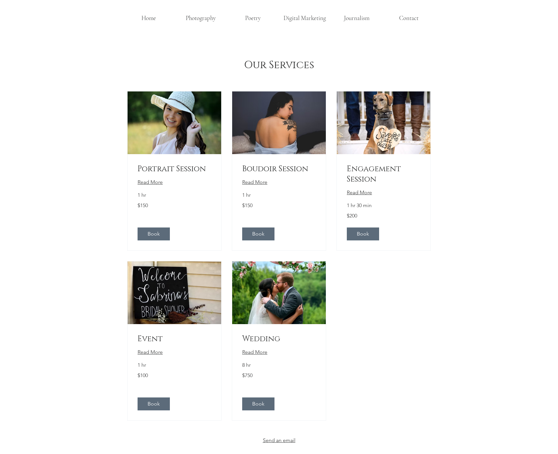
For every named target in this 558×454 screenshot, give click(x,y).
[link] (174, 169)
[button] (201, 18)
